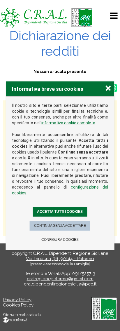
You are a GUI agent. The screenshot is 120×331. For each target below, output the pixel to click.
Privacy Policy (17, 299)
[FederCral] (104, 318)
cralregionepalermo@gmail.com (60, 278)
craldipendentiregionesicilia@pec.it (60, 284)
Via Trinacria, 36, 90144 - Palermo (60, 258)
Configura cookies (60, 240)
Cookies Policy (18, 305)
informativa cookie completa (68, 123)
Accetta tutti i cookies (60, 212)
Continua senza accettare (60, 226)
